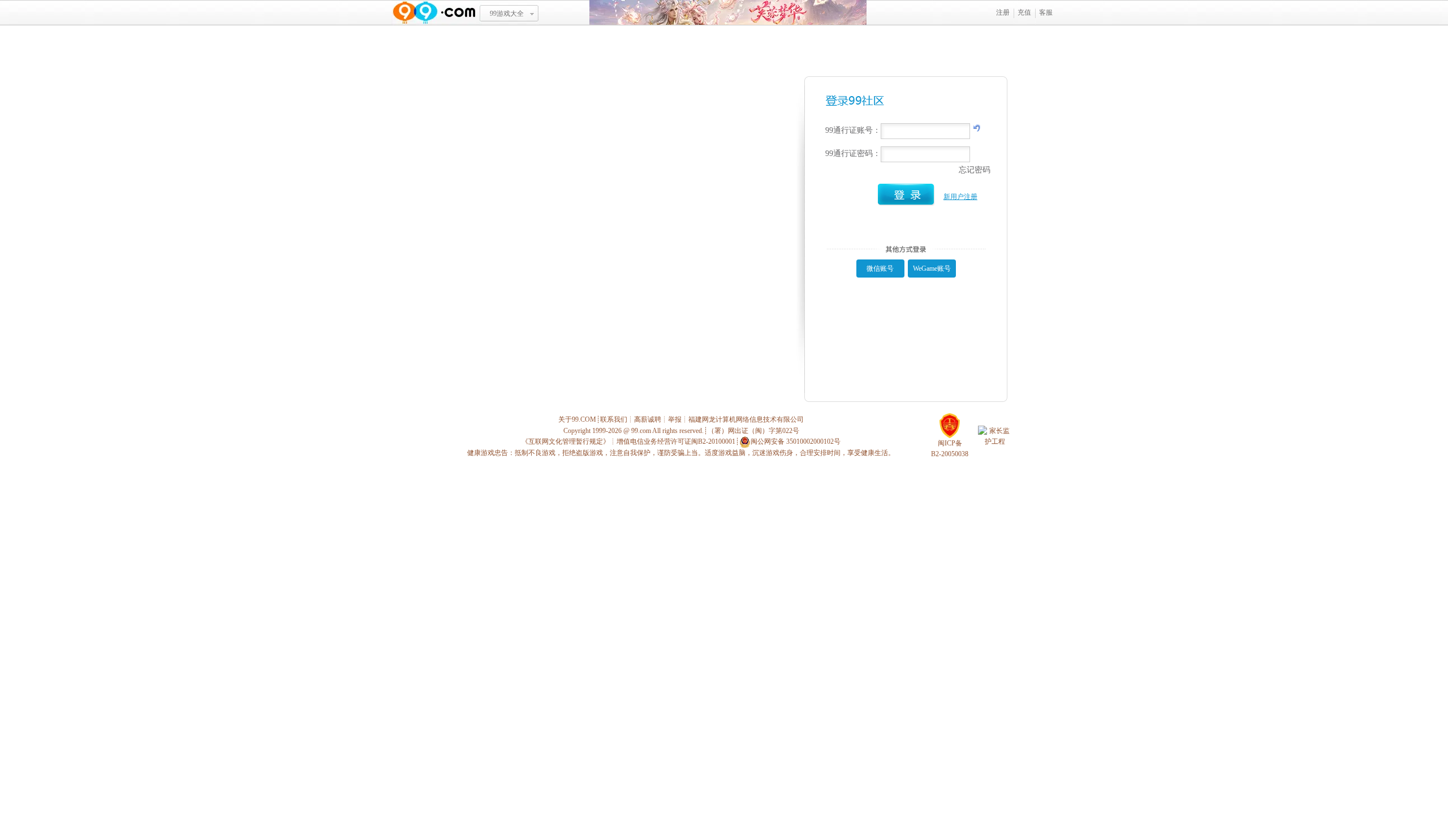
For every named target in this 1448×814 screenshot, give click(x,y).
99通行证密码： (853, 153)
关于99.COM (577, 419)
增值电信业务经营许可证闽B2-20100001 (676, 441)
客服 (1046, 12)
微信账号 (880, 268)
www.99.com (433, 12)
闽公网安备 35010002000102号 (796, 441)
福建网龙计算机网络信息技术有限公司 (746, 419)
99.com (641, 431)
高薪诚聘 (647, 419)
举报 (675, 419)
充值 (1024, 12)
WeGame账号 (932, 268)
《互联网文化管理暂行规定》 (566, 441)
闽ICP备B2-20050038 (949, 448)
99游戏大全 (507, 14)
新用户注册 (960, 197)
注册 (1003, 12)
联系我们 (613, 419)
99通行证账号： (853, 130)
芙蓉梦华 (728, 12)
